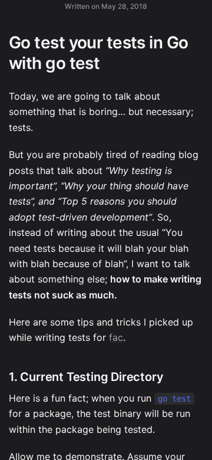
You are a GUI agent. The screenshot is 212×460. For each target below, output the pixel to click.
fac (116, 337)
